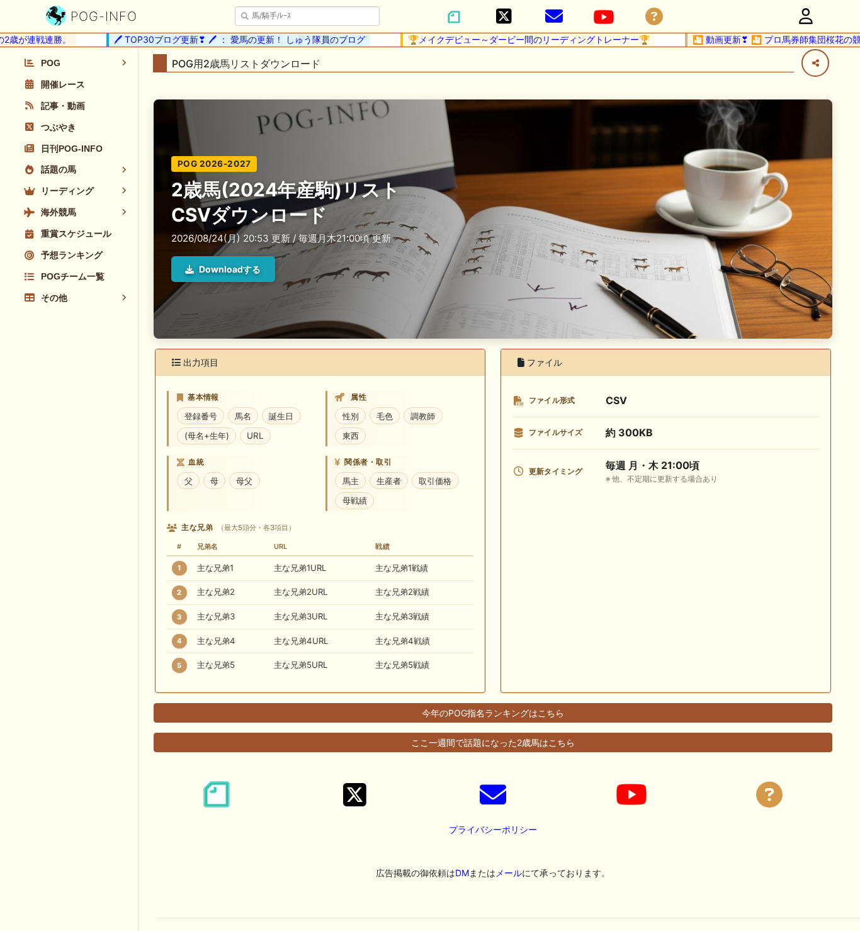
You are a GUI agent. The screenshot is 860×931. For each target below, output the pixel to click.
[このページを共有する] (815, 63)
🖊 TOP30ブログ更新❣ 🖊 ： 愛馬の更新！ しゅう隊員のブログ (225, 39)
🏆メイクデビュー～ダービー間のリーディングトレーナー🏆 (514, 39)
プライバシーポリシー (493, 829)
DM (462, 872)
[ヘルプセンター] (654, 17)
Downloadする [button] (230, 269)
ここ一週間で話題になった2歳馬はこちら (493, 742)
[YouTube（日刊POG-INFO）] (604, 17)
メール (508, 872)
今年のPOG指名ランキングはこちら (493, 713)
